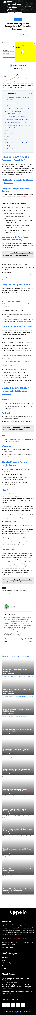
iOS (7, 137)
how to (7, 87)
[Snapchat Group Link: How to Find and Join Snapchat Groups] (18, 865)
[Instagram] (8, 1005)
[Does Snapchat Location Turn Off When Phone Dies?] (18, 845)
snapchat (14, 588)
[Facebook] (4, 1005)
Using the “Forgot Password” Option (18, 108)
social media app (6, 593)
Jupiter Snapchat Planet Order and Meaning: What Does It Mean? (15, 810)
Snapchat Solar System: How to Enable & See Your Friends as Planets (17, 889)
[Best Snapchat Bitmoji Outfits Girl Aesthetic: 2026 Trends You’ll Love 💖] (18, 785)
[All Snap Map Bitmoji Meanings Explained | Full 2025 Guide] (18, 705)
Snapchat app (15, 207)
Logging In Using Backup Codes (17, 119)
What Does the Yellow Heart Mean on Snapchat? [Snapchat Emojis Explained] (16, 750)
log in (10, 166)
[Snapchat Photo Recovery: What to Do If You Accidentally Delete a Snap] (18, 765)
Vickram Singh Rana (19, 65)
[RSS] (18, 1005)
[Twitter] (23, 1005)
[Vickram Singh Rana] (11, 65)
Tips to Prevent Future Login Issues (18, 143)
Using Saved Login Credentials (16, 116)
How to (8, 588)
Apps (3, 989)
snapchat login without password (10, 590)
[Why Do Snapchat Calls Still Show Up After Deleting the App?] (18, 825)
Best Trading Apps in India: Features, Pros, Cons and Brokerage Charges (17, 986)
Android (9, 134)
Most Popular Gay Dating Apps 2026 (17, 991)
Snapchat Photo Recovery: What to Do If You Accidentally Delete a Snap (17, 770)
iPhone (8, 131)
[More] (29, 34)
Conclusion (10, 149)
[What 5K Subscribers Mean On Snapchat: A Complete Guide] (18, 725)
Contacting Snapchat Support (16, 122)
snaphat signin (23, 590)
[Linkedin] (13, 1005)
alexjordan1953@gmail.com (18, 938)
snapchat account (22, 588)
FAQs (9, 146)
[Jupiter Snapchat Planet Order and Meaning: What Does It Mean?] (18, 805)
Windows (9, 140)
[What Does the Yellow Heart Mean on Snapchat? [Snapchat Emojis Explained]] (18, 745)
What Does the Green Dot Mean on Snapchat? (16, 979)
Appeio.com (17, 1012)
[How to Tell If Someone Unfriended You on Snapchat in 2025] (18, 685)
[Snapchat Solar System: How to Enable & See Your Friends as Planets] (18, 884)
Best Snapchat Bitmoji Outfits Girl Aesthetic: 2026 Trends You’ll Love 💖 (16, 790)
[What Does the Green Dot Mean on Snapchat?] (18, 665)
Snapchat (18, 19)
